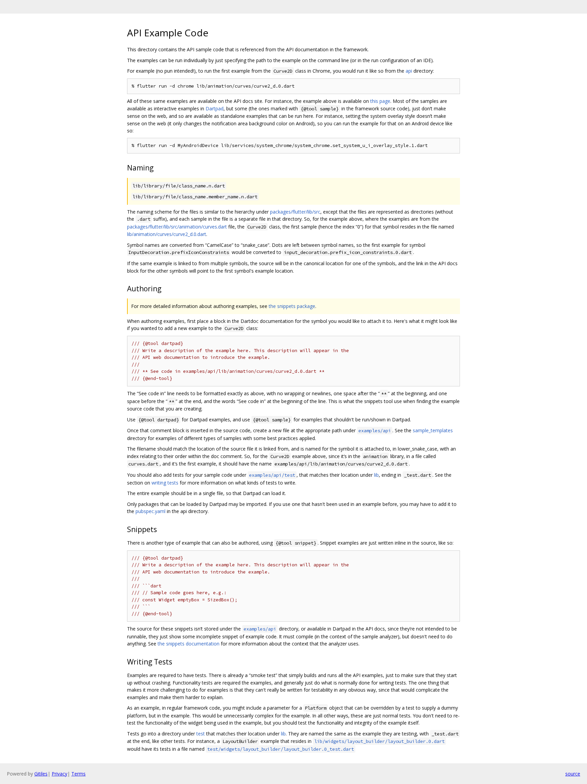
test (200, 733)
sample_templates (433, 430)
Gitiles (41, 773)
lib (376, 475)
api (409, 71)
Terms (78, 773)
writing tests (165, 482)
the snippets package (292, 306)
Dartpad (215, 108)
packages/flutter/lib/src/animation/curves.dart (177, 226)
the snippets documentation (188, 643)
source (572, 773)
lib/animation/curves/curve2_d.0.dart (166, 234)
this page (380, 101)
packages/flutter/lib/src (295, 211)
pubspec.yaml (150, 511)
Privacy (59, 773)
